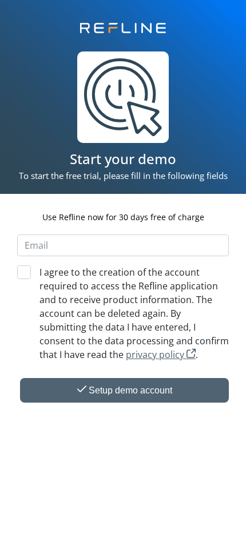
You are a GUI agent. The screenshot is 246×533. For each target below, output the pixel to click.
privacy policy (156, 354)
